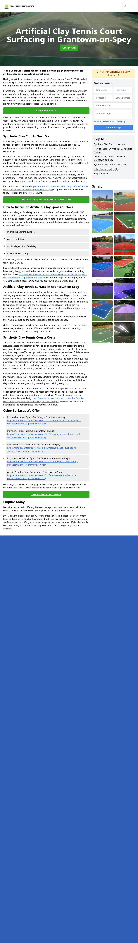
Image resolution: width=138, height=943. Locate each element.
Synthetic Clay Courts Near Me (109, 144)
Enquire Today (101, 173)
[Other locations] (125, 6)
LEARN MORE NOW (46, 110)
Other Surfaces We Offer (106, 169)
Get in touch (69, 47)
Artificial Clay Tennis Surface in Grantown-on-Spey (109, 158)
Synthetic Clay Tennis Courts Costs (111, 164)
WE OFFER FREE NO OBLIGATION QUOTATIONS (46, 199)
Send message (113, 127)
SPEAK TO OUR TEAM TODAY (46, 494)
